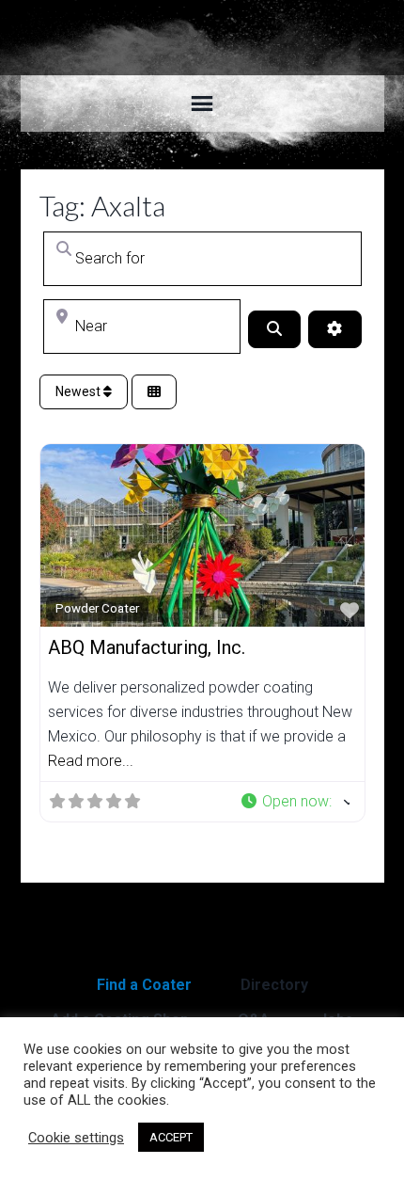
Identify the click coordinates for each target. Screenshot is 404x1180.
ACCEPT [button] (171, 1137)
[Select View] (154, 392)
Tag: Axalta (102, 205)
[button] (295, 801)
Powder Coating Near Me (202, 37)
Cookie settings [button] (76, 1137)
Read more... (90, 761)
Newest (79, 391)
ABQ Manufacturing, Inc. (146, 647)
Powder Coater (97, 608)
